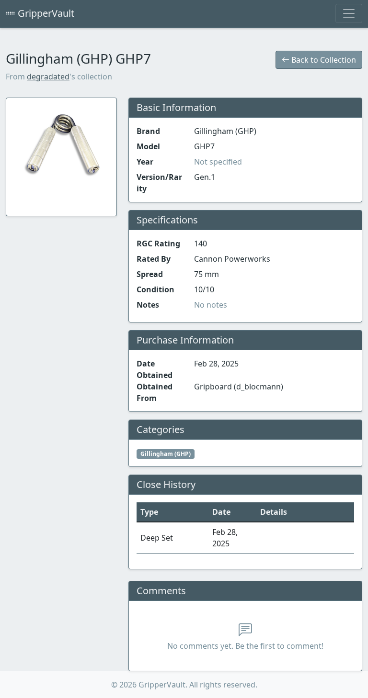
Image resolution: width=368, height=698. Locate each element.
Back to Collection (322, 60)
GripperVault (44, 13)
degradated (48, 76)
